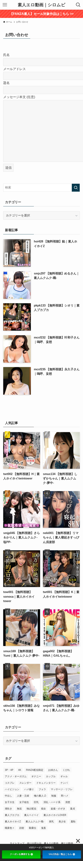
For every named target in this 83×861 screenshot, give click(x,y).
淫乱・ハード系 (52, 802)
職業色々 (10, 828)
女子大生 (10, 802)
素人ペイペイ (31, 815)
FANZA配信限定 (34, 770)
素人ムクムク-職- (35, 821)
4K (19, 770)
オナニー (36, 776)
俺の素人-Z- (40, 795)
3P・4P (9, 770)
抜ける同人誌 (34, 843)
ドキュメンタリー (46, 782)
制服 (53, 795)
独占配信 (31, 808)
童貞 (72, 808)
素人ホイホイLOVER (55, 815)
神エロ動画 (67, 843)
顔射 (21, 828)
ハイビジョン (12, 789)
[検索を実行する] (76, 188)
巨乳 (36, 802)
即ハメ (64, 795)
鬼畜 (43, 828)
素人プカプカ (12, 815)
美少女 (62, 821)
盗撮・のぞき (58, 808)
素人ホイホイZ (13, 821)
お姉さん (53, 770)
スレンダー (25, 782)
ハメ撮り (29, 789)
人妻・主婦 (23, 795)
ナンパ (64, 782)
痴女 (43, 808)
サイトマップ (17, 843)
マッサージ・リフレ (62, 789)
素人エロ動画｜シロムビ (41, 5)
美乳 (51, 821)
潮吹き (8, 808)
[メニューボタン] (5, 5)
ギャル (64, 776)
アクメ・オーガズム (16, 776)
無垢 (19, 808)
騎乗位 (32, 828)
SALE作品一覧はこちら (60, 854)
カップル (51, 776)
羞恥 (73, 821)
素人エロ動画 (51, 843)
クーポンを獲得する (20, 854)
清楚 (67, 802)
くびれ (66, 770)
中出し (8, 795)
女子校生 (24, 802)
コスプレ (10, 782)
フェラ (42, 789)
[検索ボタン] (78, 5)
